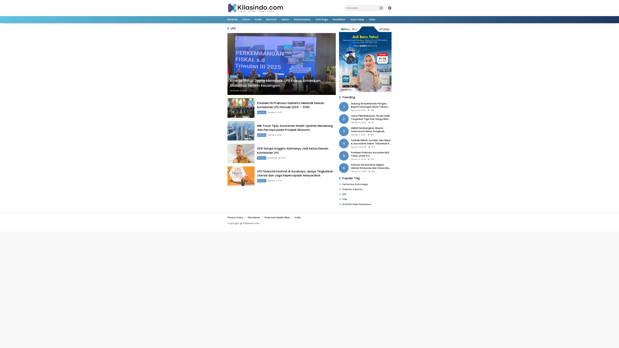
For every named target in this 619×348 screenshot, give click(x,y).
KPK (344, 194)
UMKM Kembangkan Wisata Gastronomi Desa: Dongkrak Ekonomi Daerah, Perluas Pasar (369, 130)
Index (298, 217)
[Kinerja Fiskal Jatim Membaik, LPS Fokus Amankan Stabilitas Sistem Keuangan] (281, 64)
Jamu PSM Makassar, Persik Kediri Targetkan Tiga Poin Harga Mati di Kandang (371, 117)
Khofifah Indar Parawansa (356, 204)
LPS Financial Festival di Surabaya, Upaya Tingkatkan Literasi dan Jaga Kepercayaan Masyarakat (295, 173)
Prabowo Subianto (352, 189)
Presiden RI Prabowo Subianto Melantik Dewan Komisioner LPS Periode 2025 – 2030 (290, 105)
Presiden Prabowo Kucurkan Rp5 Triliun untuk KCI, (370, 154)
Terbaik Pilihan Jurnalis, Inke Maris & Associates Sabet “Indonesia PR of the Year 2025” (371, 142)
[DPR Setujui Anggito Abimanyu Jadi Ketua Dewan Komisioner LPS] (241, 153)
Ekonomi (261, 112)
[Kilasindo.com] (255, 8)
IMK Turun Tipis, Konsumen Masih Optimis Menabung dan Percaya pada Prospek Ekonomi (295, 128)
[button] (381, 8)
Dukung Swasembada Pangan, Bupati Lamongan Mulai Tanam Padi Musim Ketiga (369, 105)
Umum (234, 76)
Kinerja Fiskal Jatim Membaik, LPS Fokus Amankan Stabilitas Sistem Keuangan (275, 83)
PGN (344, 199)
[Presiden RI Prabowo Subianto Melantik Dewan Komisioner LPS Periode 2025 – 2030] (241, 108)
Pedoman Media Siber (277, 217)
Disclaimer (254, 217)
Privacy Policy (235, 217)
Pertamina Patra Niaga (355, 184)
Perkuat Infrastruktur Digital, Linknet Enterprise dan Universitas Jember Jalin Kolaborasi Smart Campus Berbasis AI (370, 166)
